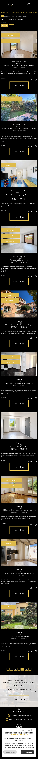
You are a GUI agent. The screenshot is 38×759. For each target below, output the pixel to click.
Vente (27, 12)
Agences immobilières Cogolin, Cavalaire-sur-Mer (12, 12)
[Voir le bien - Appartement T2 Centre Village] (19, 425)
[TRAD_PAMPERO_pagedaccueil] (9, 6)
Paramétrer (10, 752)
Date (11, 25)
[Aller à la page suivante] (29, 669)
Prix (3, 25)
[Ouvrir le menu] (35, 5)
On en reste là (27, 730)
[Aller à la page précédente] (8, 669)
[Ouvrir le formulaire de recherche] (29, 5)
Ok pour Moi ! (27, 752)
